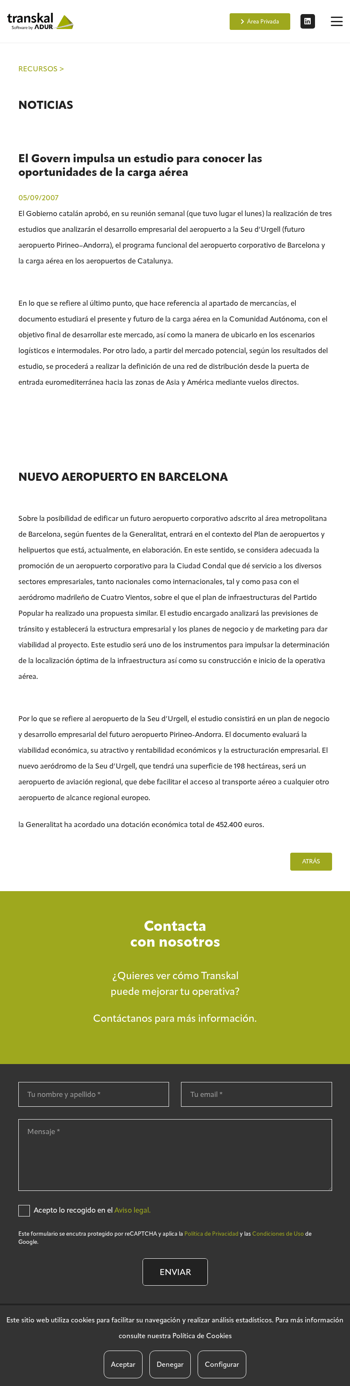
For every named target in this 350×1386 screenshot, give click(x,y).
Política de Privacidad (211, 1234)
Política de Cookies (202, 1336)
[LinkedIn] (307, 21)
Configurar (222, 1364)
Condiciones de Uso (278, 1234)
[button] (336, 21)
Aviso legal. (132, 1210)
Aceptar (123, 1364)
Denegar (170, 1364)
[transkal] (41, 21)
